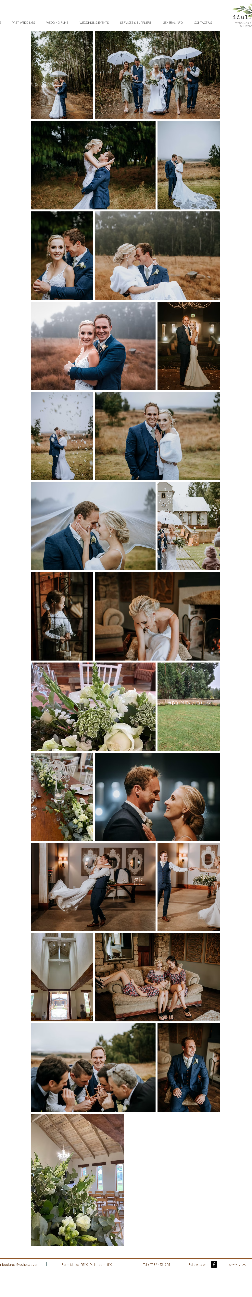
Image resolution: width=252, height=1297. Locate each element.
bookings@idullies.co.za (19, 1265)
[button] (23, 23)
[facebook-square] (214, 1264)
